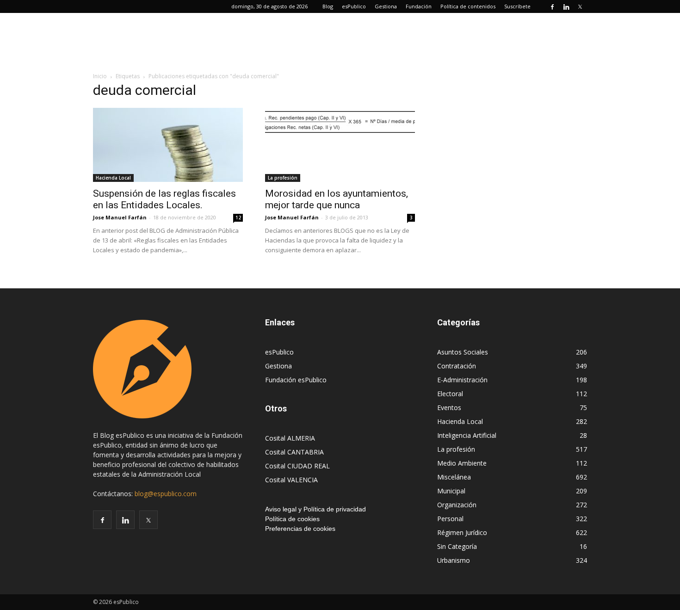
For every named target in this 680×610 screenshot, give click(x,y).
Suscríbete (517, 6)
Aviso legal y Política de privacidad (315, 509)
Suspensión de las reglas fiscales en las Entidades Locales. (164, 199)
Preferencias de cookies (300, 528)
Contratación (456, 365)
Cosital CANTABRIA (294, 452)
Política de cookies (292, 519)
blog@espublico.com (166, 493)
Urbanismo (453, 560)
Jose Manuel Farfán (120, 217)
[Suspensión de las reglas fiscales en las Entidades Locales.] (168, 145)
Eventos (449, 407)
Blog (327, 6)
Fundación (419, 6)
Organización (456, 504)
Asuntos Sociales (462, 352)
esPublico (354, 6)
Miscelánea (454, 477)
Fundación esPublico (296, 379)
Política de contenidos (467, 6)
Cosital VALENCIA (291, 479)
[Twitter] (580, 6)
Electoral (450, 393)
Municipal (451, 490)
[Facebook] (552, 6)
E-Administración (462, 379)
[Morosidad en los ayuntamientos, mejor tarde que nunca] (340, 122)
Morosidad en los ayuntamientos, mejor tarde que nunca (336, 199)
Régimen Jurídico (462, 532)
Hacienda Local (113, 177)
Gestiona (386, 6)
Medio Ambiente (462, 463)
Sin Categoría (457, 546)
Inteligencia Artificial (466, 435)
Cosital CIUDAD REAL (297, 465)
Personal (450, 518)
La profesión (282, 177)
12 (238, 217)
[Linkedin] (566, 6)
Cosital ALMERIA (290, 438)
